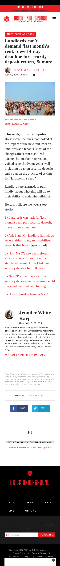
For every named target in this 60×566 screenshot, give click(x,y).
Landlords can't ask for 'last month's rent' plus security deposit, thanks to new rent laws (28, 222)
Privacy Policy (19, 553)
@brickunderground (19, 447)
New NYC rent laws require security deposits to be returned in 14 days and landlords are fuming (30, 281)
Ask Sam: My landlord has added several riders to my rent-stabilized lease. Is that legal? (29, 240)
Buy (11, 502)
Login (27, 556)
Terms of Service (39, 553)
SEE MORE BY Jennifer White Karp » (25, 355)
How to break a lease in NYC (28, 294)
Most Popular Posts (20, 34)
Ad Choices (14, 556)
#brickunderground (41, 447)
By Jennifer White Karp (27, 70)
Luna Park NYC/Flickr (16, 123)
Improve (30, 510)
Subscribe (46, 535)
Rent (30, 502)
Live (11, 510)
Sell (48, 502)
